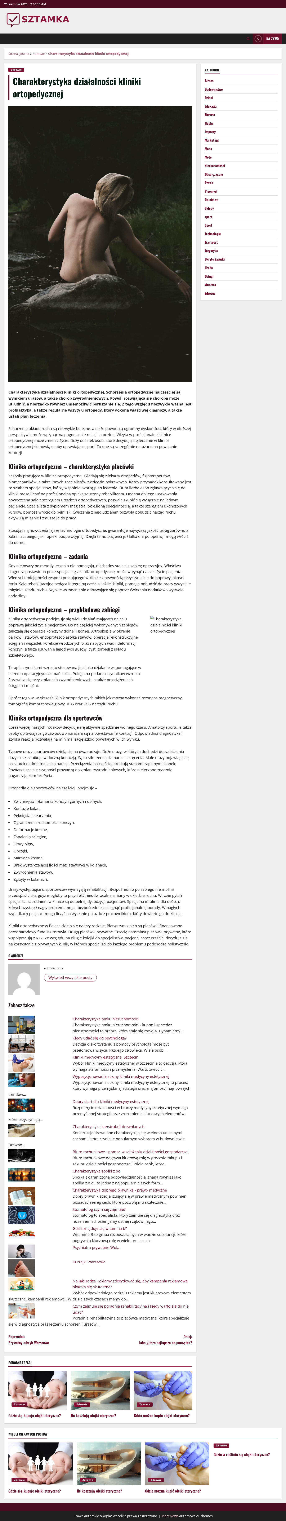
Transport (211, 242)
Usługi (209, 276)
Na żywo (272, 38)
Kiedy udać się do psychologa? (99, 1038)
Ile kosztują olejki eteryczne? (93, 1415)
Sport (208, 225)
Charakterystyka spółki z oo (96, 1171)
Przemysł (211, 191)
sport (208, 216)
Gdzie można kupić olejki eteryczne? (162, 1415)
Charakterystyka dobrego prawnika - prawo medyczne (120, 1190)
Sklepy (209, 208)
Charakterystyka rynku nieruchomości (106, 1018)
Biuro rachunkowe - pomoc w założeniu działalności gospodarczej (130, 1151)
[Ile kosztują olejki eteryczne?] (100, 1390)
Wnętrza (210, 284)
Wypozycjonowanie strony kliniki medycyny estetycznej (121, 1076)
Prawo (209, 182)
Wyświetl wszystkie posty (70, 977)
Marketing (212, 140)
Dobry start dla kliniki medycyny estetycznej (111, 1101)
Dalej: (165, 1339)
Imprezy (210, 131)
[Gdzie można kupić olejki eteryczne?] (163, 1390)
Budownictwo (214, 89)
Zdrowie (16, 69)
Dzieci (209, 97)
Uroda (209, 267)
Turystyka (211, 250)
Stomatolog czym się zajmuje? (99, 1209)
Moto (208, 157)
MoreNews (169, 1516)
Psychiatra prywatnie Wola (96, 1247)
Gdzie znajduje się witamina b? (100, 1228)
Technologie (213, 233)
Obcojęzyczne (214, 174)
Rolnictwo (211, 199)
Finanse (210, 114)
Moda (208, 148)
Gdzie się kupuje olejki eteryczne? (34, 1415)
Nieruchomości (215, 165)
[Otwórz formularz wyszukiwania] (248, 39)
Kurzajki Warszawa (89, 1261)
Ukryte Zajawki (215, 259)
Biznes (209, 80)
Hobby (209, 123)
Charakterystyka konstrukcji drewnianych (108, 1126)
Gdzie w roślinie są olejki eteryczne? (242, 1454)
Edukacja (210, 106)
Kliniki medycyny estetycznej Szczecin (105, 1057)
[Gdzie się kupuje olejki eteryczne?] (37, 1390)
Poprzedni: (28, 1339)
